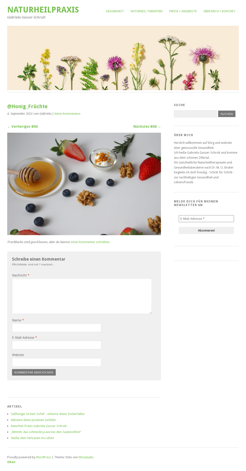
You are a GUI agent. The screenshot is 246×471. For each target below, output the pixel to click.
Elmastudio (86, 457)
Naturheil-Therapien (146, 11)
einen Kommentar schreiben (90, 242)
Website (18, 355)
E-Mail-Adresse (24, 337)
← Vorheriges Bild (22, 126)
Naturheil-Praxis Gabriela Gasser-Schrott (39, 426)
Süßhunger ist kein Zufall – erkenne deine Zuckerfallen (48, 414)
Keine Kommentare (67, 113)
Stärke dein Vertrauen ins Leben (32, 438)
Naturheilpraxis (43, 9)
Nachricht (21, 275)
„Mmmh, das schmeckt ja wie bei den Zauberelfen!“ (46, 432)
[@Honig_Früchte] (84, 234)
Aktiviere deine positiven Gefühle (33, 420)
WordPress (43, 457)
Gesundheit (115, 11)
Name (18, 320)
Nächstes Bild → (147, 126)
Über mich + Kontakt (219, 11)
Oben (11, 462)
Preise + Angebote (183, 11)
